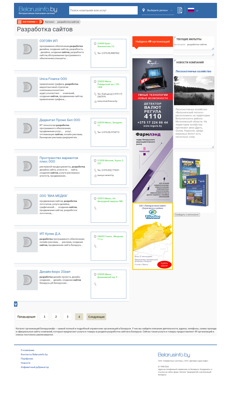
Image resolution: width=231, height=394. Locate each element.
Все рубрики (29, 22)
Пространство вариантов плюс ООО (59, 159)
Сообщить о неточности (187, 215)
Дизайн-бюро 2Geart (55, 272)
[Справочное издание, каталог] (194, 182)
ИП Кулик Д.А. (50, 234)
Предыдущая (26, 316)
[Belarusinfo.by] (38, 10)
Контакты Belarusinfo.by (34, 354)
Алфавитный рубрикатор (35, 367)
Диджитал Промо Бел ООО (60, 120)
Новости (25, 362)
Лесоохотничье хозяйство (193, 71)
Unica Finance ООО (53, 79)
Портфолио (27, 358)
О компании (27, 350)
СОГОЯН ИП (49, 41)
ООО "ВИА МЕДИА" (54, 196)
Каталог (49, 21)
